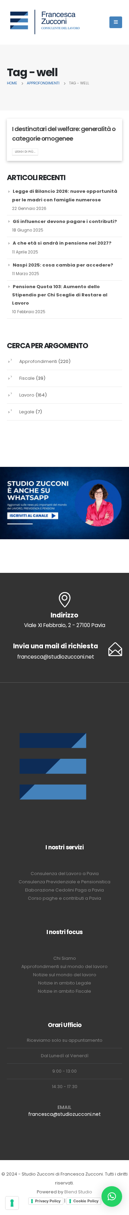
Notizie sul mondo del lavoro (64, 975)
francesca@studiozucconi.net (64, 1114)
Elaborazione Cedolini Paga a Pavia (64, 890)
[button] (111, 1196)
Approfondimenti (38, 361)
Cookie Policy (85, 1201)
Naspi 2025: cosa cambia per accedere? (63, 265)
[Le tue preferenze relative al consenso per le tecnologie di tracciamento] (12, 1203)
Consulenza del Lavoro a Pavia (65, 873)
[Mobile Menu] (115, 22)
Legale (26, 412)
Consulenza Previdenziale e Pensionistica (64, 882)
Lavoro (26, 395)
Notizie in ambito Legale (64, 983)
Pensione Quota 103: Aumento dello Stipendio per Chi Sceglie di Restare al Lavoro (59, 294)
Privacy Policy (48, 1201)
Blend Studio (78, 1192)
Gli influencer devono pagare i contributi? (65, 221)
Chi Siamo (64, 958)
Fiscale (27, 378)
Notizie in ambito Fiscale (64, 991)
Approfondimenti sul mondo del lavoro (64, 966)
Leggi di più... (25, 152)
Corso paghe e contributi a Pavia (64, 898)
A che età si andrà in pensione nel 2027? (62, 243)
